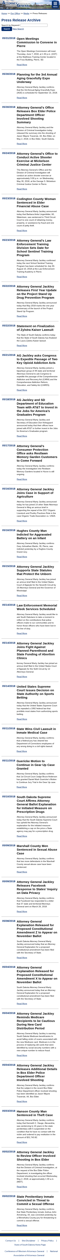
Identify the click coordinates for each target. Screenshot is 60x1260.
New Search (18, 29)
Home (4, 13)
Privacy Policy (47, 1240)
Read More (22, 64)
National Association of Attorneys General (36, 1253)
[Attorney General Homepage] (16, 7)
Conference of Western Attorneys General (24, 1251)
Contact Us (10, 1240)
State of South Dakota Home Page (30, 1244)
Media (26, 13)
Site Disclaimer (28, 1240)
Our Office (15, 13)
